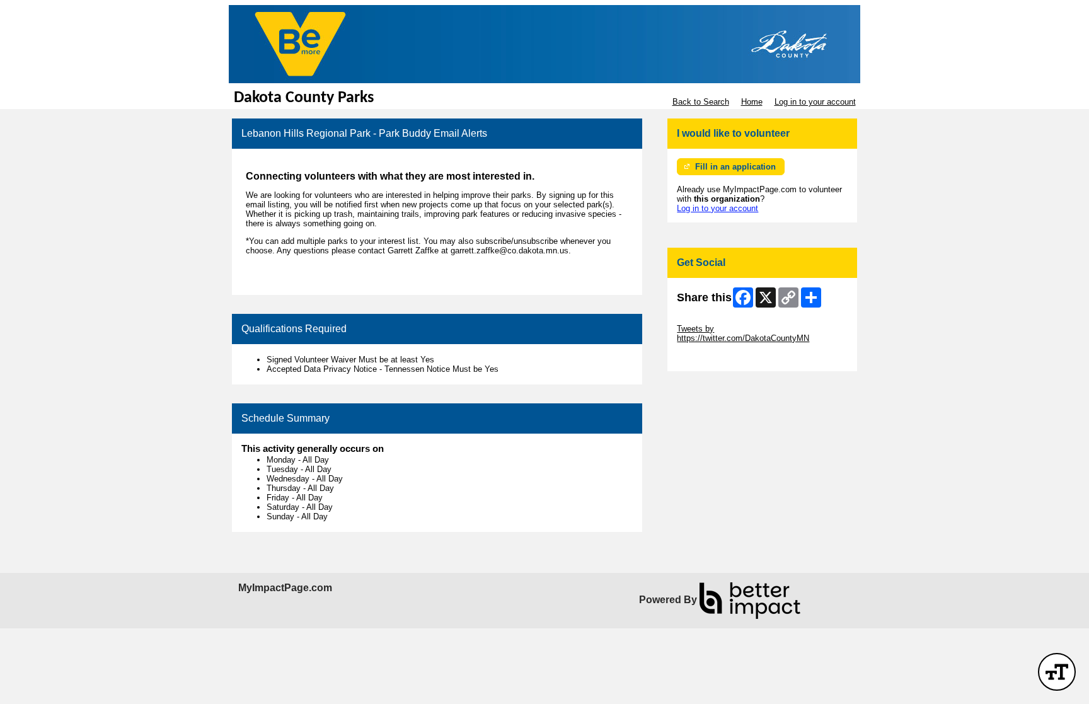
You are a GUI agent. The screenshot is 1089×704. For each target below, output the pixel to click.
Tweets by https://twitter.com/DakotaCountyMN (743, 333)
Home (752, 102)
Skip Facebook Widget (718, 357)
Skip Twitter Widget (712, 319)
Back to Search (700, 102)
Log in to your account (815, 102)
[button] (1057, 672)
